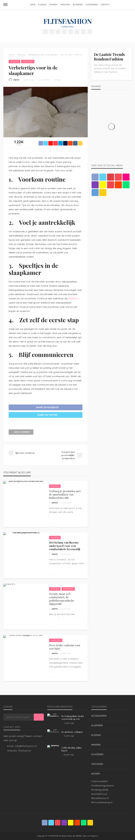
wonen (95, 773)
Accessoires (92, 4)
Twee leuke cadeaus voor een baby (64, 646)
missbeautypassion (102, 785)
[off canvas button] (5, 4)
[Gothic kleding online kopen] (53, 746)
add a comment (22, 432)
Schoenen (78, 4)
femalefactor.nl (100, 798)
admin (16, 80)
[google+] (110, 177)
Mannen (53, 4)
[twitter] (51, 31)
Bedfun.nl (73, 298)
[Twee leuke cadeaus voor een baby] (24, 636)
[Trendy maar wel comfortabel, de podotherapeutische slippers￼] (9, 585)
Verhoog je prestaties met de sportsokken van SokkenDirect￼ (65, 494)
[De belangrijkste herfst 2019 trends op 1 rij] (53, 715)
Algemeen (97, 725)
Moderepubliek (99, 789)
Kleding (42, 4)
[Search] (129, 4)
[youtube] (110, 185)
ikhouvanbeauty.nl (101, 802)
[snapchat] (70, 31)
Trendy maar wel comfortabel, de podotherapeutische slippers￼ (61, 599)
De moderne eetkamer (72, 731)
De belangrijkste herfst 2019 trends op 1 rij (72, 717)
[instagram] (64, 31)
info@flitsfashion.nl (26, 746)
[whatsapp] (83, 31)
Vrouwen (65, 4)
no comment (44, 80)
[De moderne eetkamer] (53, 730)
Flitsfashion (24, 750)
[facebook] (45, 31)
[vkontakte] (95, 192)
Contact (105, 4)
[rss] (89, 31)
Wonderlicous (99, 793)
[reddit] (77, 31)
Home (32, 4)
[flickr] (126, 177)
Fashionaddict (99, 781)
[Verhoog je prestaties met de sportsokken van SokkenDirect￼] (24, 482)
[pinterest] (58, 31)
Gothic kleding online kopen (71, 749)
